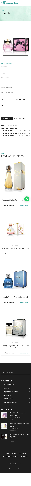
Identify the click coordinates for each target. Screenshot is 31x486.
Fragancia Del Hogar (9, 392)
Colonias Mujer (12, 90)
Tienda (13, 453)
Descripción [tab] (7, 118)
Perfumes (6, 399)
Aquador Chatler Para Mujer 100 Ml (15, 200)
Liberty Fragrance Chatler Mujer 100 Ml (15, 347)
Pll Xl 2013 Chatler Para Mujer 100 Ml (15, 249)
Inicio (7, 453)
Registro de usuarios (10, 456)
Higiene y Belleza (8, 402)
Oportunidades (7, 385)
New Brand (9, 92)
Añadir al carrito (21, 99)
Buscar (27, 372)
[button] (26, 198)
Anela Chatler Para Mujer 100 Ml (15, 297)
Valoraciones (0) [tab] (19, 118)
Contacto (22, 453)
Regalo (5, 388)
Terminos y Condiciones (15, 469)
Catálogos (6, 395)
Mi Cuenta (24, 456)
